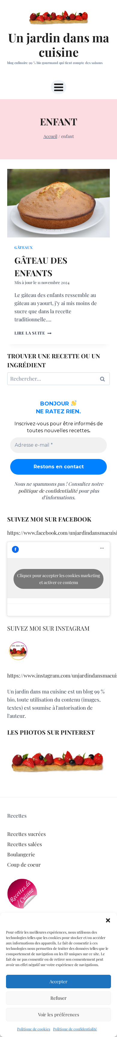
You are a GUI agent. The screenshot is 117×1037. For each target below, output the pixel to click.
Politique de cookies (33, 1028)
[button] (108, 920)
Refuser (58, 998)
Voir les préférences (58, 1014)
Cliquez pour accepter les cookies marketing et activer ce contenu (58, 579)
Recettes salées (24, 844)
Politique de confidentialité (75, 1028)
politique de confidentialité (47, 491)
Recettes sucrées (26, 834)
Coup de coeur (24, 864)
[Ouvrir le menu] (58, 87)
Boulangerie (21, 854)
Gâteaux (23, 247)
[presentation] (58, 203)
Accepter (59, 981)
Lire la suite (32, 332)
